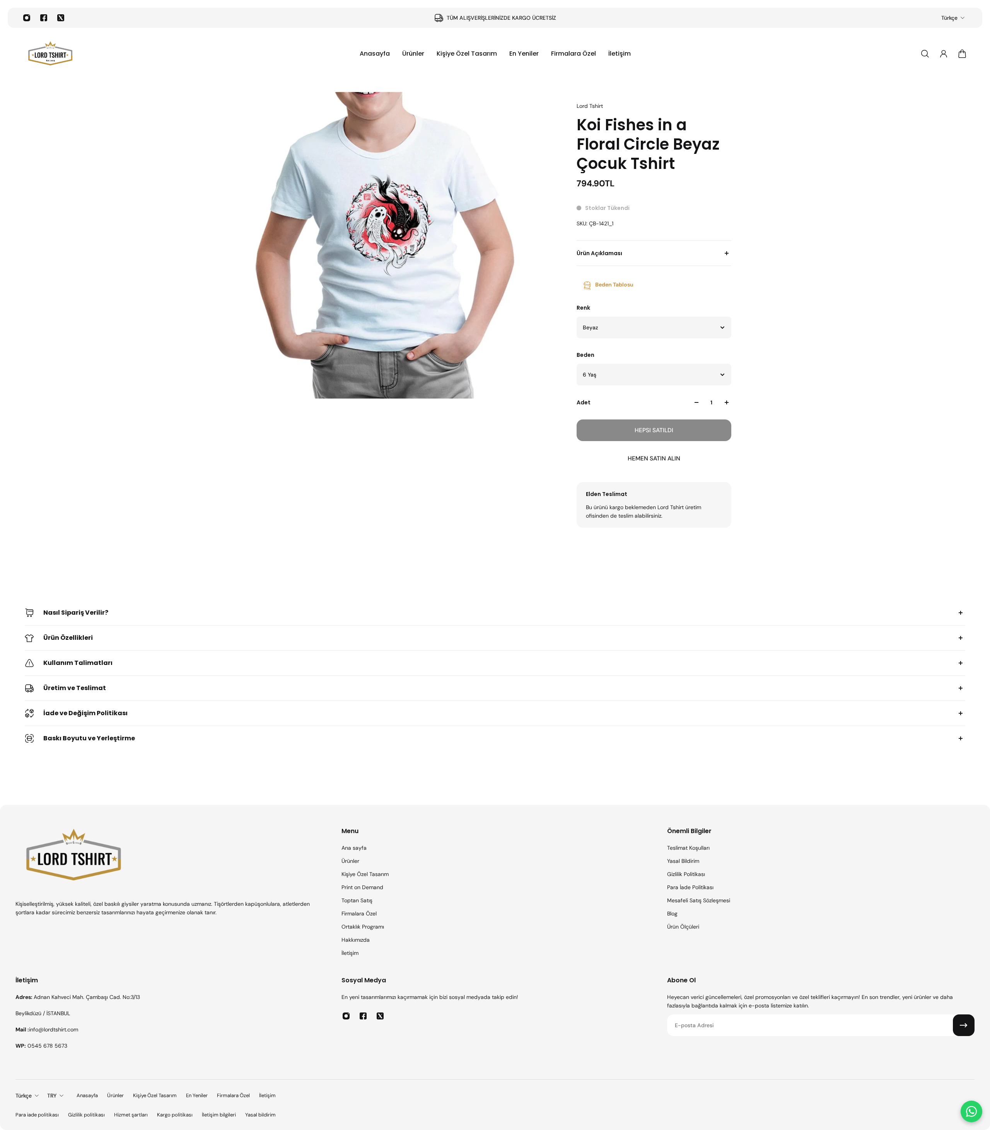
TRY (51, 1095)
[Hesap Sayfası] (943, 53)
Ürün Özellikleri (68, 637)
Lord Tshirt (590, 105)
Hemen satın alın (654, 458)
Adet (584, 402)
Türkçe (949, 17)
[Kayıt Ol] (964, 1025)
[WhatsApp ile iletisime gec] (971, 1111)
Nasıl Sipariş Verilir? (75, 612)
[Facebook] (43, 17)
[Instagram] (26, 17)
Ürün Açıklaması (599, 253)
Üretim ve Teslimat (74, 687)
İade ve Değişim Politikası (85, 713)
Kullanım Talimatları (78, 662)
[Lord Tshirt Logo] (50, 54)
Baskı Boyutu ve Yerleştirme (89, 738)
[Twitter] (60, 17)
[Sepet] (962, 53)
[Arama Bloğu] (925, 53)
